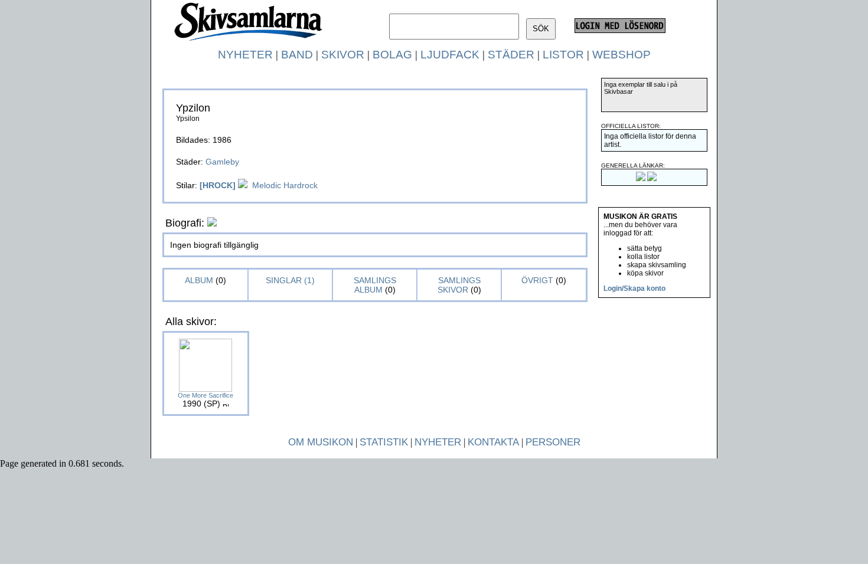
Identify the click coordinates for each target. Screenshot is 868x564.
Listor (563, 54)
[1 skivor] (242, 185)
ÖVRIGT (537, 280)
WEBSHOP (621, 54)
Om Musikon (320, 442)
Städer (511, 54)
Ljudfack (449, 54)
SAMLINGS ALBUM (375, 285)
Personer (553, 442)
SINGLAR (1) (290, 280)
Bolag (392, 54)
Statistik (384, 442)
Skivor (342, 54)
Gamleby (222, 161)
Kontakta (493, 442)
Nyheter (245, 54)
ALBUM (200, 280)
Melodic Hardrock (285, 185)
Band (297, 54)
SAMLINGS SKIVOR (459, 285)
